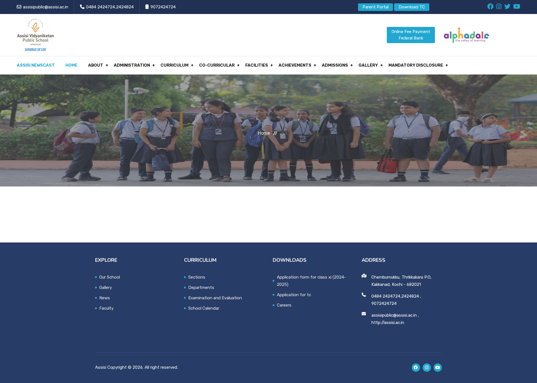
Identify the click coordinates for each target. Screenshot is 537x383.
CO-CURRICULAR (217, 65)
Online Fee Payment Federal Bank (411, 35)
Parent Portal (375, 7)
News (104, 297)
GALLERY (368, 65)
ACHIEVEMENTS (295, 65)
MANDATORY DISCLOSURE (415, 65)
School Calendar (203, 308)
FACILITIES (256, 65)
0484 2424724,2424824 (110, 7)
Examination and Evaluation (215, 297)
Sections (196, 277)
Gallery (105, 287)
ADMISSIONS (335, 65)
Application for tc (294, 294)
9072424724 (163, 7)
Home (71, 65)
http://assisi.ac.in (387, 322)
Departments (201, 287)
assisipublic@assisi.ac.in (45, 7)
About (95, 65)
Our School (109, 277)
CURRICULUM (175, 65)
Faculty (106, 308)
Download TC (412, 7)
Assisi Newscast (36, 65)
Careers (284, 305)
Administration (132, 65)
